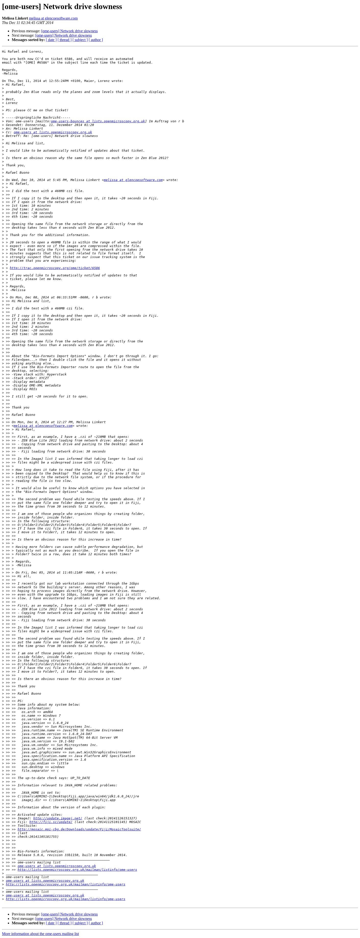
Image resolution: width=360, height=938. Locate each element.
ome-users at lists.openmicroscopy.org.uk (53, 132)
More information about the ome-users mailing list (40, 934)
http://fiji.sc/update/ (50, 822)
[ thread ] (65, 40)
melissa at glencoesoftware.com (53, 18)
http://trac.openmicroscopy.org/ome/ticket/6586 (55, 268)
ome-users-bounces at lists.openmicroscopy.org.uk (98, 121)
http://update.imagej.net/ (57, 818)
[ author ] (96, 40)
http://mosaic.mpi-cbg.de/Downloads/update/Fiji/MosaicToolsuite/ (79, 829)
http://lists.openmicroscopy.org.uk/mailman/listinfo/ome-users (77, 869)
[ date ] (51, 40)
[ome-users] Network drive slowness (69, 31)
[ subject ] (80, 40)
